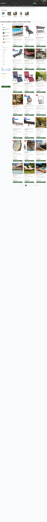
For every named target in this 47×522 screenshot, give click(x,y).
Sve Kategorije (4, 5)
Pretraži (35, 3)
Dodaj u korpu (17, 46)
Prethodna (22, 185)
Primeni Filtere (6, 86)
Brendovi (29, 5)
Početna (2, 7)
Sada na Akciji (25, 5)
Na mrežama (15, 5)
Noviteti (20, 5)
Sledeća (36, 185)
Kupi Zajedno (9, 5)
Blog (32, 5)
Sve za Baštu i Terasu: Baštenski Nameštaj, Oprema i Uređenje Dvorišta (12, 7)
